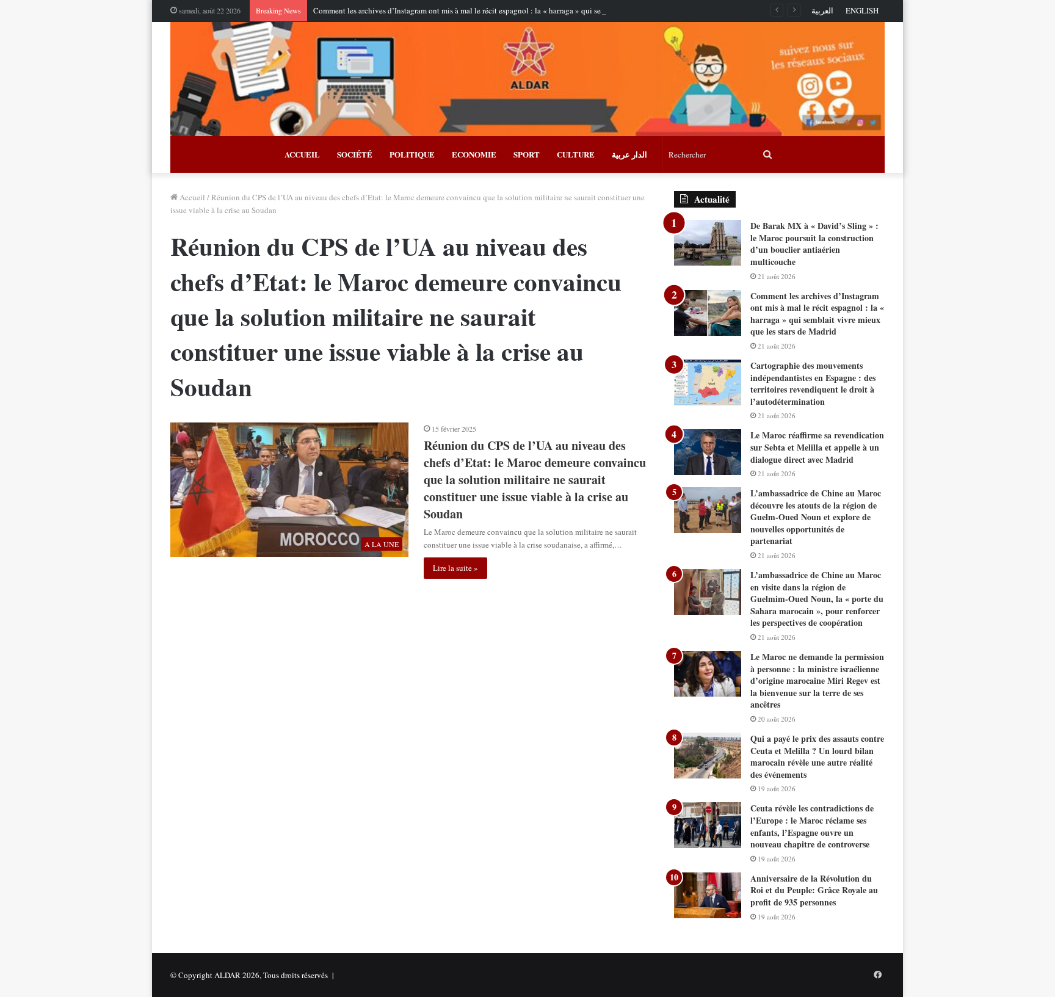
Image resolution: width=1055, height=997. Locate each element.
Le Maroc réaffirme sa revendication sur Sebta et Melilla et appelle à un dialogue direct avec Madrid (817, 447)
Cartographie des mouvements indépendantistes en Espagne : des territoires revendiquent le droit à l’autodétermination (813, 383)
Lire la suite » (455, 567)
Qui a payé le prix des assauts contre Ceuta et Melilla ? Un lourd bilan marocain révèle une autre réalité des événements (817, 756)
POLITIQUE (412, 154)
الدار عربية (629, 154)
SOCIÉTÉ (354, 154)
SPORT (526, 154)
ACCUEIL (302, 154)
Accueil (191, 197)
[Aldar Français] (527, 79)
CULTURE (576, 154)
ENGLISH (862, 10)
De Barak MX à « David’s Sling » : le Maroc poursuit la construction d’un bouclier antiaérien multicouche (814, 243)
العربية (822, 10)
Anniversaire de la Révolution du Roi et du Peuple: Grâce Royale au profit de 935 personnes (814, 890)
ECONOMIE (474, 154)
